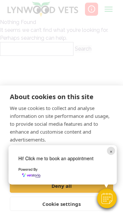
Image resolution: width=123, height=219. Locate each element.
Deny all (61, 186)
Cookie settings (61, 204)
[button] (107, 198)
